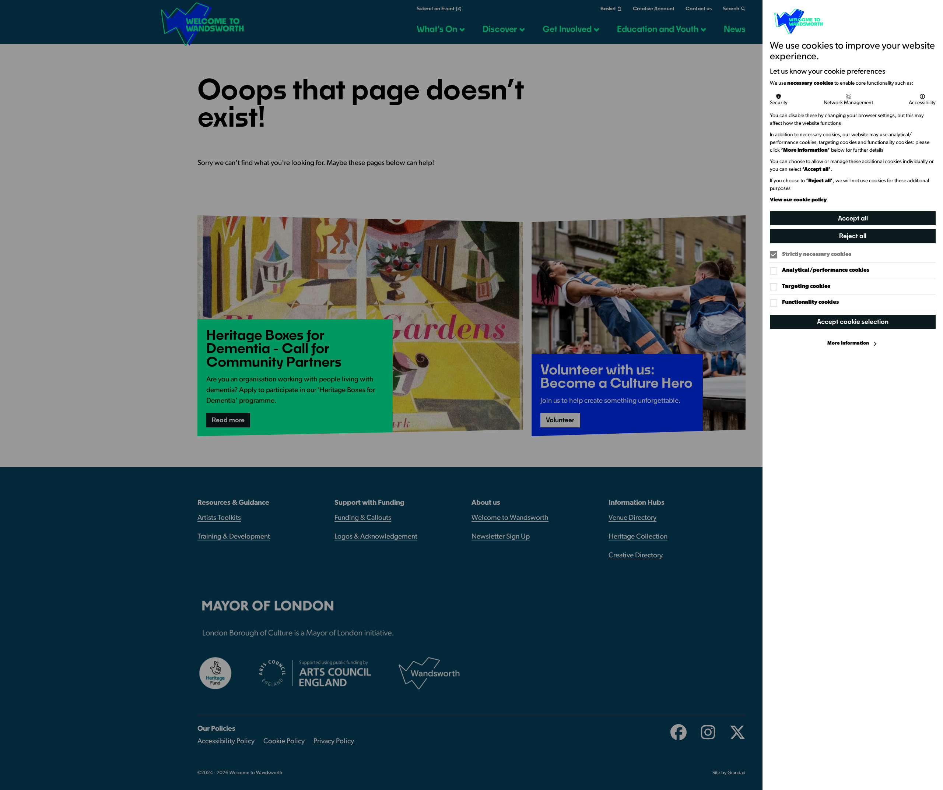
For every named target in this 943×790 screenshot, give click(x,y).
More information (848, 343)
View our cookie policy (798, 200)
